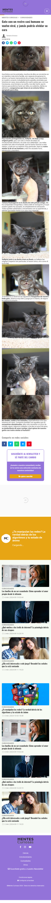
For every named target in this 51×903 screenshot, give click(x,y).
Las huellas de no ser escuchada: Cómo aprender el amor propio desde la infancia (25, 592)
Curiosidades (26, 18)
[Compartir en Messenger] (15, 42)
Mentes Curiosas (10, 18)
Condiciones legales (25, 877)
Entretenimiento (25, 857)
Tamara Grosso (11, 36)
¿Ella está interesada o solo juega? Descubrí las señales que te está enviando (24, 665)
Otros (25, 865)
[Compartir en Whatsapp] (11, 42)
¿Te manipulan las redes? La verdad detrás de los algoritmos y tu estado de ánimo (22, 711)
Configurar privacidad (26, 880)
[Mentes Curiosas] (20, 847)
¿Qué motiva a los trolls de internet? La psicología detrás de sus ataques (25, 629)
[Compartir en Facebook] (3, 42)
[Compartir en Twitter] (7, 42)
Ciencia (25, 853)
